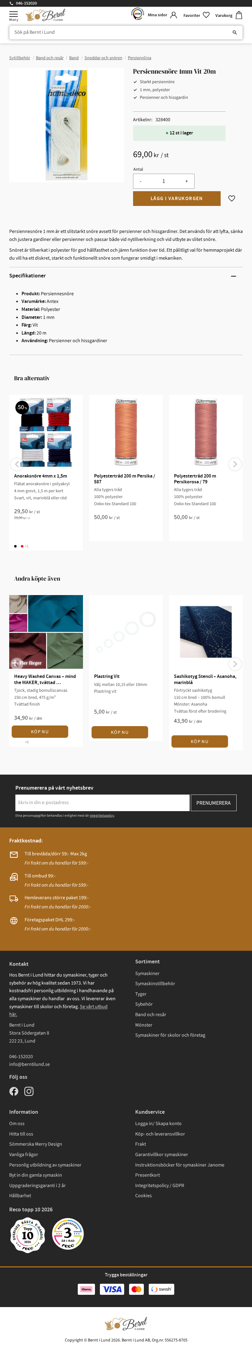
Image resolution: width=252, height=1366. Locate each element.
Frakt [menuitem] (140, 1144)
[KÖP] (177, 198)
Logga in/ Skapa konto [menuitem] (158, 1123)
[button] (13, 14)
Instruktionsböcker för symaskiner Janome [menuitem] (179, 1165)
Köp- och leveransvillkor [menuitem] (160, 1134)
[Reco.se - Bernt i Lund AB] (138, 15)
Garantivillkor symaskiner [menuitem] (161, 1154)
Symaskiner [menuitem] (147, 973)
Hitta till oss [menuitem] (21, 1134)
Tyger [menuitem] (141, 994)
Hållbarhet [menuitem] (20, 1195)
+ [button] (186, 181)
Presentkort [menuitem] (147, 1175)
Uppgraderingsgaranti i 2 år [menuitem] (37, 1185)
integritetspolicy (102, 815)
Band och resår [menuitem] (150, 1014)
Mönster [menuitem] (143, 1025)
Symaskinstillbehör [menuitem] (155, 983)
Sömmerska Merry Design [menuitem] (35, 1144)
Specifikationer (27, 276)
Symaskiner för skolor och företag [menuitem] (170, 1035)
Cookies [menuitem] (143, 1195)
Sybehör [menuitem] (144, 1004)
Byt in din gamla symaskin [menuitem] (35, 1175)
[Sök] (234, 32)
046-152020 (26, 3)
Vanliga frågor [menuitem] (23, 1154)
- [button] (140, 181)
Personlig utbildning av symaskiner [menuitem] (45, 1165)
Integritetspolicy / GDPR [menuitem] (159, 1185)
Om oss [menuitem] (17, 1123)
